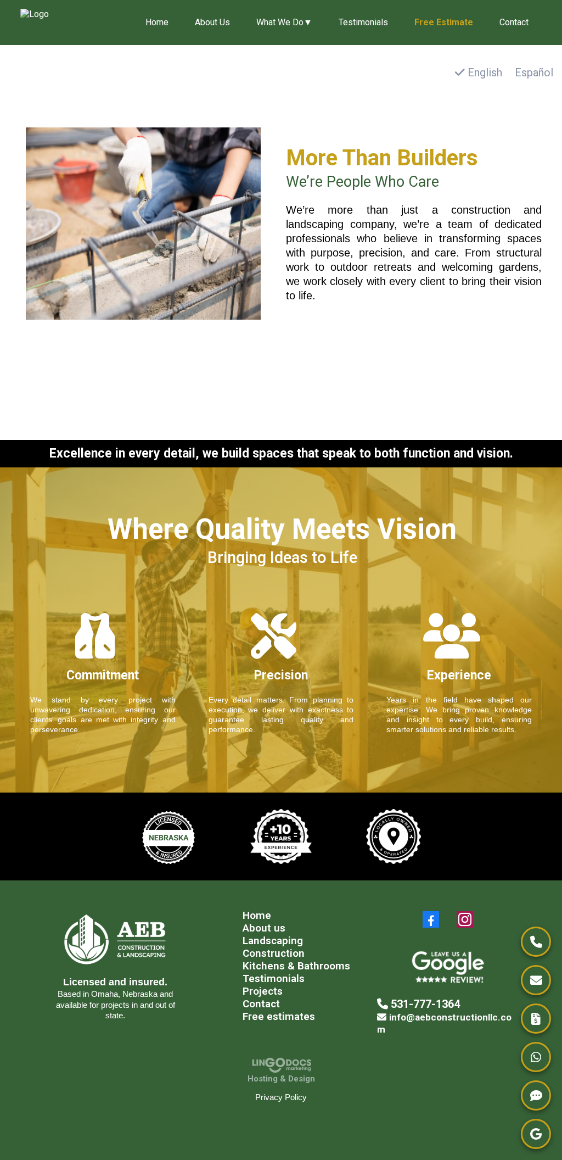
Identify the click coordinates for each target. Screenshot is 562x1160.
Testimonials (363, 22)
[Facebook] (431, 919)
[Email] (536, 980)
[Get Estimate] (536, 1018)
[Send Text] (536, 1095)
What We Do (284, 22)
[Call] (536, 942)
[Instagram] (465, 919)
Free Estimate (443, 22)
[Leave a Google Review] (536, 1134)
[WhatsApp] (536, 1057)
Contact (514, 22)
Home (156, 22)
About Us (212, 22)
